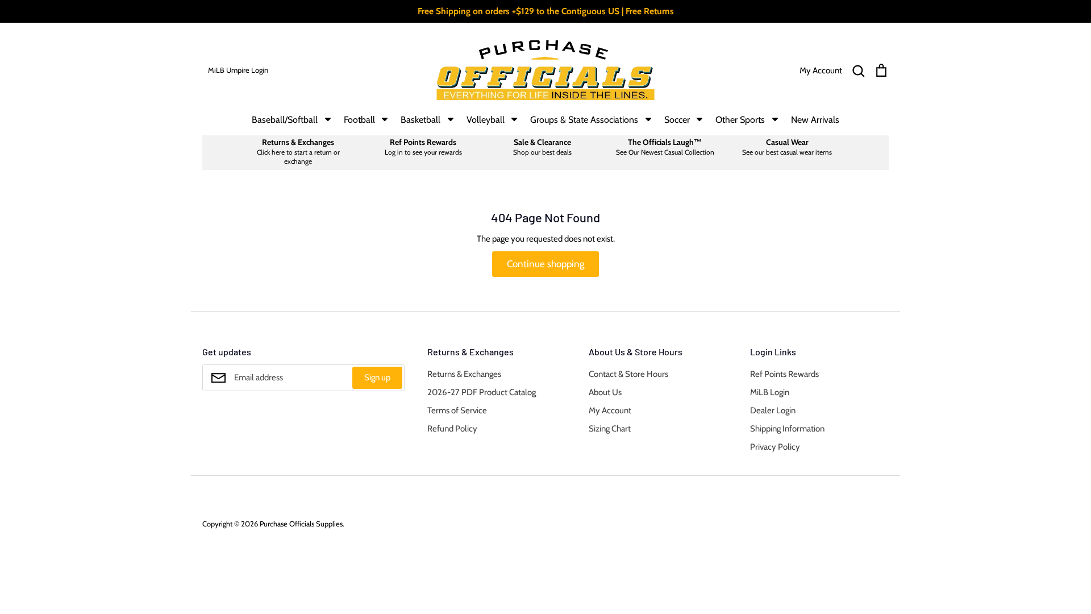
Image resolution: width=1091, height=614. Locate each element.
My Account (610, 410)
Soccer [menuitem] (677, 119)
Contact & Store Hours (628, 374)
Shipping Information (787, 429)
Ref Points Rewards (784, 374)
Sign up (377, 377)
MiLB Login (769, 392)
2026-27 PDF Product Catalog (481, 392)
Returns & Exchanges (464, 374)
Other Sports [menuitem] (740, 119)
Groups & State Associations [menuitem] (584, 119)
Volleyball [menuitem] (486, 119)
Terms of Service (457, 410)
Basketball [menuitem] (420, 119)
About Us (605, 392)
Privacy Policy (775, 447)
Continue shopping (545, 263)
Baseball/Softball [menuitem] (285, 119)
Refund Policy (452, 429)
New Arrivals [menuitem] (815, 119)
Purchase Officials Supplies (301, 523)
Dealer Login (773, 410)
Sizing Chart (610, 429)
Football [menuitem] (359, 119)
